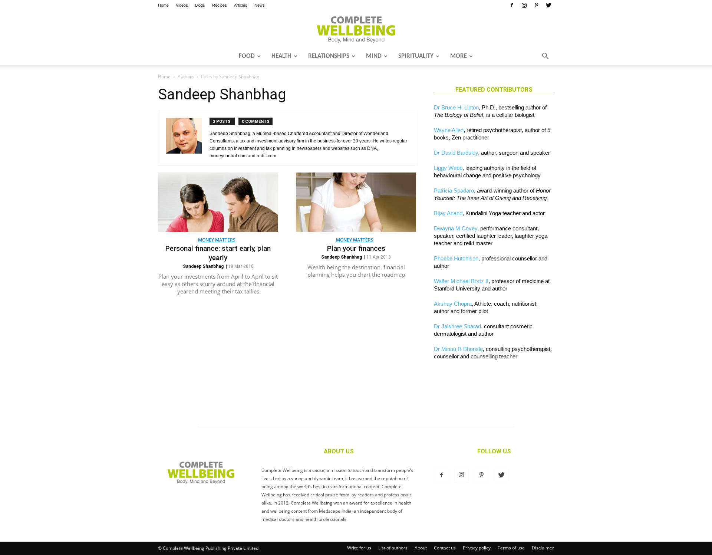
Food (247, 56)
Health (281, 56)
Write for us (359, 548)
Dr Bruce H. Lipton (456, 107)
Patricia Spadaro (454, 190)
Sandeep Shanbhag (203, 266)
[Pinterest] (536, 5)
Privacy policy (477, 548)
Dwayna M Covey (455, 228)
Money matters (216, 240)
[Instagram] (524, 5)
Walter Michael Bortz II (461, 281)
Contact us (445, 548)
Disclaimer (543, 548)
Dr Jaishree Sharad (457, 326)
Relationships (328, 56)
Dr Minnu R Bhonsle (458, 349)
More (458, 56)
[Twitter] (548, 5)
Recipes (219, 5)
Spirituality (416, 56)
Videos (182, 5)
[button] (545, 56)
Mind (374, 56)
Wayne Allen (449, 130)
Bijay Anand (448, 213)
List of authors (393, 548)
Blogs (200, 5)
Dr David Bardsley (456, 153)
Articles (240, 5)
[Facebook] (511, 5)
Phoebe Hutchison (456, 258)
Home (163, 5)
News (259, 5)
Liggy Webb (448, 168)
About (421, 548)
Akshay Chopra (453, 304)
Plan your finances (356, 248)
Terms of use (511, 548)
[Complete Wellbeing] (356, 29)
